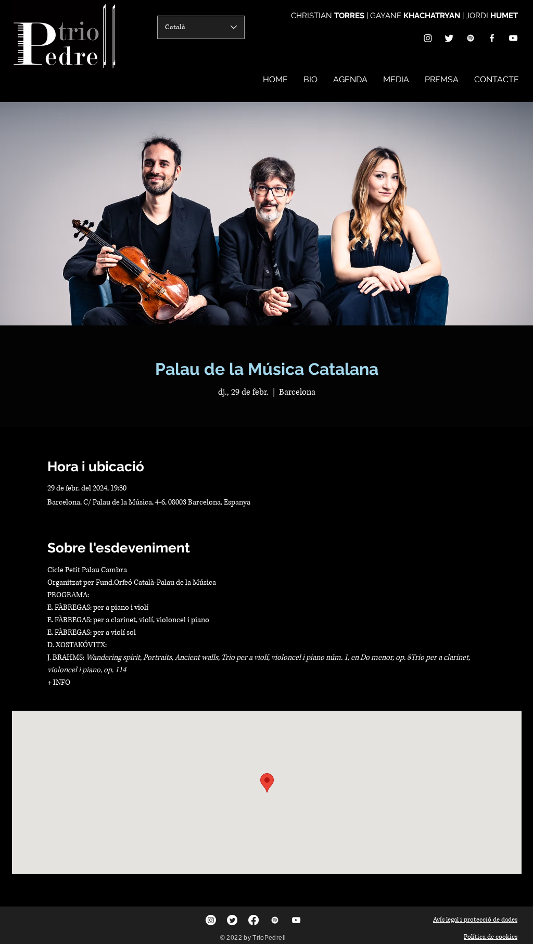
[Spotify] (470, 38)
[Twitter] (449, 38)
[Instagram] (428, 38)
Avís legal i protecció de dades (475, 919)
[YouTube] (513, 38)
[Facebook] (492, 38)
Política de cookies (490, 937)
